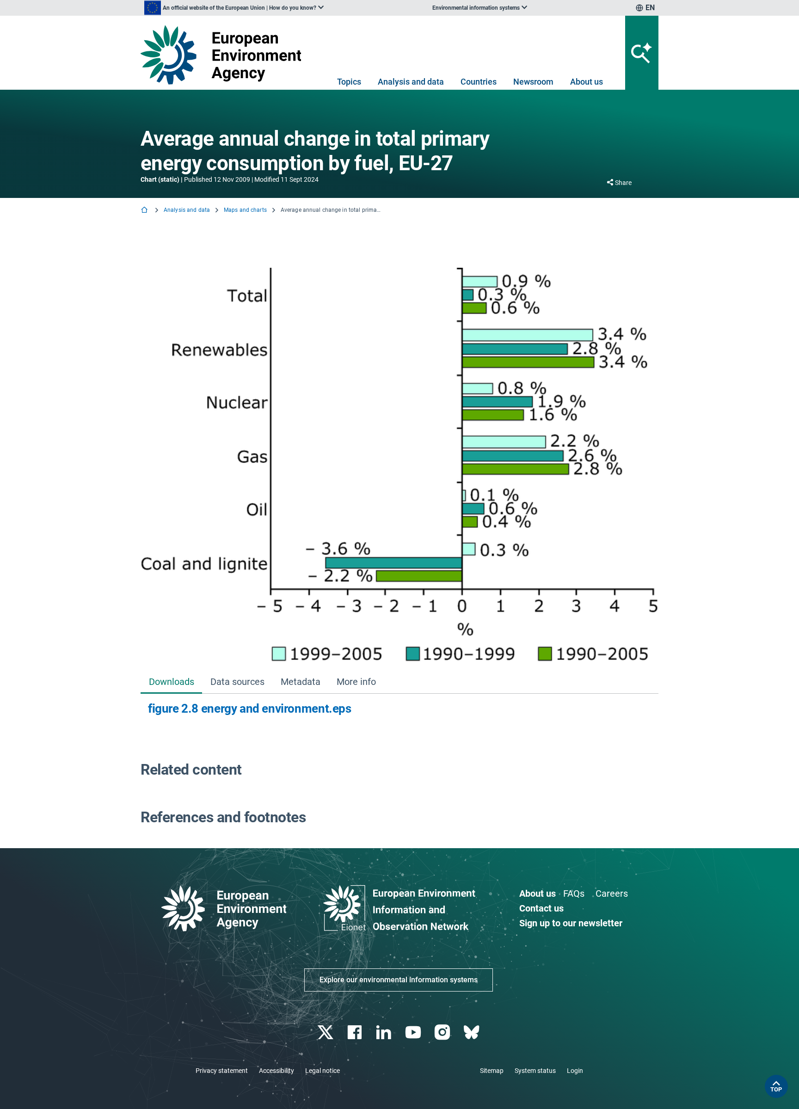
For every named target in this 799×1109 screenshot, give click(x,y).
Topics (349, 81)
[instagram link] (443, 1032)
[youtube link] (414, 1032)
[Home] (145, 211)
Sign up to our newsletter (570, 923)
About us (586, 81)
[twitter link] (326, 1032)
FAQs (573, 893)
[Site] (224, 55)
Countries (479, 81)
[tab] (171, 682)
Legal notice (322, 1070)
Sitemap (492, 1070)
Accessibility (276, 1070)
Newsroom (533, 81)
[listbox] (234, 8)
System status (535, 1070)
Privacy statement (222, 1070)
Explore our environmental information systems (399, 979)
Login (575, 1070)
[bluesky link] (472, 1032)
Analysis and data (411, 81)
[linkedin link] (385, 1032)
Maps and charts (245, 210)
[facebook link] (356, 1032)
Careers (612, 893)
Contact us (541, 908)
